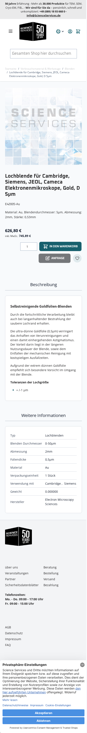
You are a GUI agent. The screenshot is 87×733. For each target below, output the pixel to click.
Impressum (13, 639)
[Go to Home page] (35, 31)
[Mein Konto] (70, 31)
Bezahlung (51, 585)
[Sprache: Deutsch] (60, 31)
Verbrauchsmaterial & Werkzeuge (41, 68)
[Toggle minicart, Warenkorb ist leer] (78, 31)
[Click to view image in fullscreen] (43, 126)
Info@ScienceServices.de (44, 15)
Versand (49, 579)
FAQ (8, 645)
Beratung (50, 567)
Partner (10, 579)
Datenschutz (14, 633)
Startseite (10, 68)
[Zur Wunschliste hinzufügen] (77, 258)
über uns (11, 567)
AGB (8, 627)
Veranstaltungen (17, 573)
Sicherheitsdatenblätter (22, 585)
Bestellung (51, 573)
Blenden (70, 68)
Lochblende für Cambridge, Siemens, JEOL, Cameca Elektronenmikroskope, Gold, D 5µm (39, 74)
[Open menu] (10, 31)
